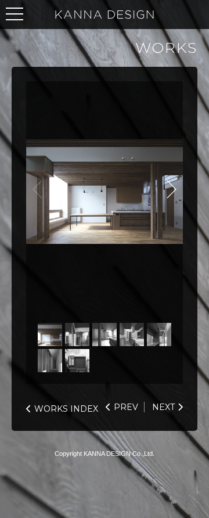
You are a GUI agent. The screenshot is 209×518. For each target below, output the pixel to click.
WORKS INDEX (66, 409)
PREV (126, 407)
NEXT (171, 189)
